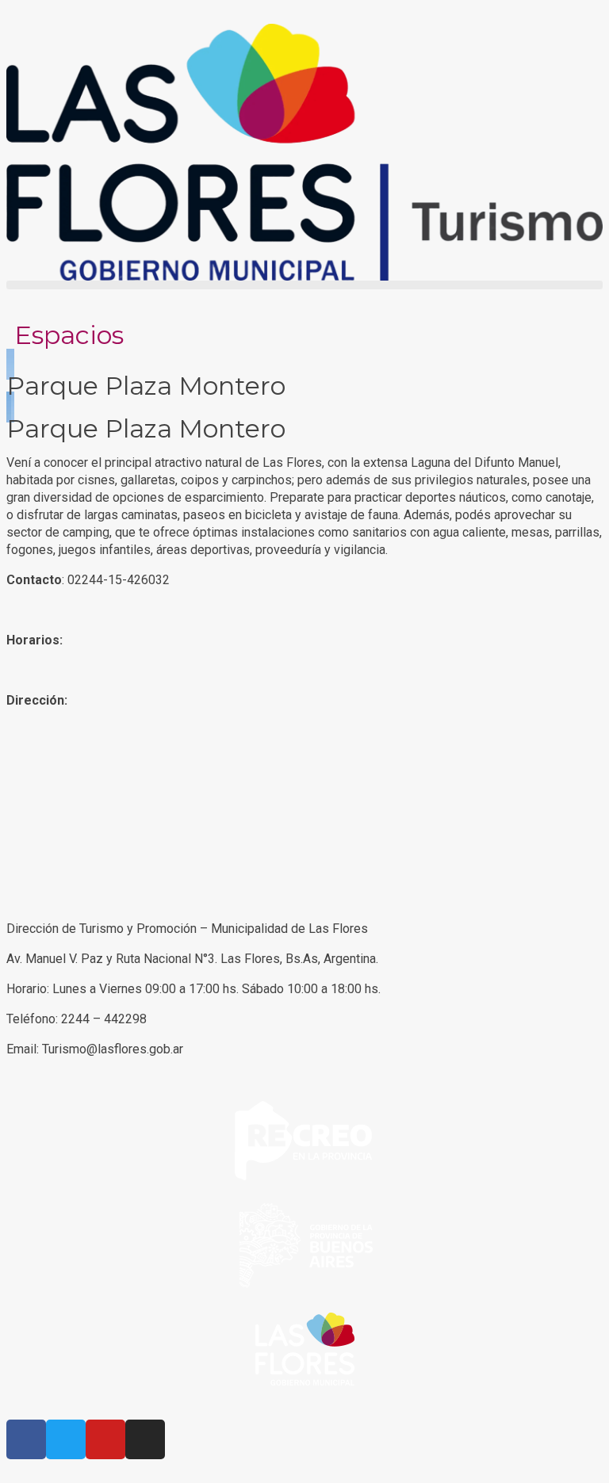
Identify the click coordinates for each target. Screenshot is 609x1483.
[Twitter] (66, 1439)
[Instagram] (145, 1439)
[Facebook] (26, 1439)
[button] (304, 285)
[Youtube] (105, 1439)
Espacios (69, 334)
